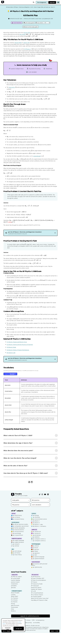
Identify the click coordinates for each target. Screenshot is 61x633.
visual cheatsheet (17, 22)
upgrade (52, 2)
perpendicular (37, 156)
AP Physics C (27, 49)
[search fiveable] (33, 2)
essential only (7, 628)
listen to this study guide (31, 27)
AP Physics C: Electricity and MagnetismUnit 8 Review (30, 11)
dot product (22, 34)
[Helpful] (29, 482)
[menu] (58, 2)
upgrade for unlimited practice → (30, 616)
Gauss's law (26, 42)
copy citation (40, 22)
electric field (27, 32)
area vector (12, 87)
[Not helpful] (32, 482)
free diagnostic (41, 2)
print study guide (29, 22)
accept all (19, 628)
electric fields (18, 42)
